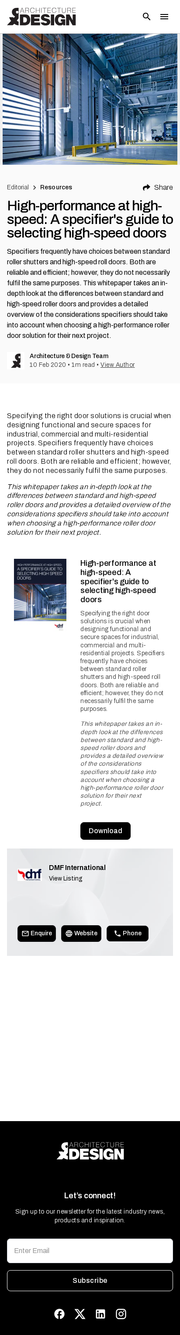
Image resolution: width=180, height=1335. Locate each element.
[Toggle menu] (164, 16)
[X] (80, 1314)
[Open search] (147, 16)
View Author (117, 365)
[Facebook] (59, 1314)
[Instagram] (121, 1314)
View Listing (66, 878)
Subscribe (90, 1280)
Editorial (18, 187)
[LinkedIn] (100, 1314)
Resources (56, 187)
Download (105, 830)
